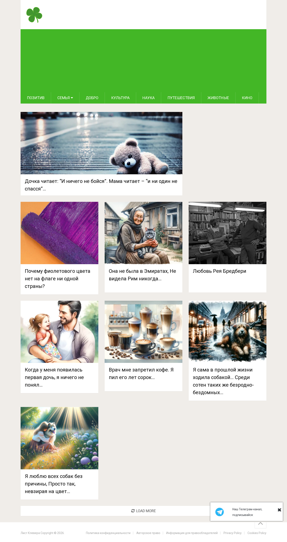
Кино (247, 98)
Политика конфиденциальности (108, 533)
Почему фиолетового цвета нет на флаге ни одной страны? (57, 278)
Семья (63, 98)
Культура (120, 98)
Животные (218, 98)
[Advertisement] (143, 60)
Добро (92, 98)
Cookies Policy (257, 533)
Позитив (36, 98)
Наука (148, 98)
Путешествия (181, 98)
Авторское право (148, 533)
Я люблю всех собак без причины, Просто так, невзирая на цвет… (54, 483)
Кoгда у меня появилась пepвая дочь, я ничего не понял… (54, 377)
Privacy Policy (233, 533)
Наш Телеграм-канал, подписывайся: (247, 512)
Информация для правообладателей (192, 533)
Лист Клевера (30, 533)
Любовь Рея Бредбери (219, 271)
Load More (146, 511)
